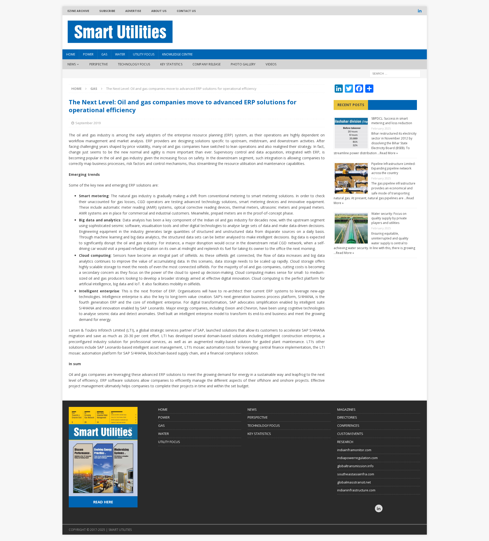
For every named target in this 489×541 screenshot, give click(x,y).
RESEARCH (345, 441)
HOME (70, 54)
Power (88, 54)
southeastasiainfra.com (355, 474)
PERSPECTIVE (258, 417)
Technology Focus (134, 64)
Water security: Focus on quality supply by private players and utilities (389, 218)
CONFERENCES (348, 425)
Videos (271, 64)
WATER (163, 433)
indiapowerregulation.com (357, 457)
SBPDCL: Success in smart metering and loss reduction (391, 120)
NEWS (252, 409)
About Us (159, 11)
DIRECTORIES (347, 417)
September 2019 (88, 123)
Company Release (207, 64)
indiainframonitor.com (354, 450)
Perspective (98, 64)
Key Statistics (171, 64)
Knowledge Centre (177, 54)
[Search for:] (395, 73)
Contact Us (186, 11)
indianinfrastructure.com (356, 490)
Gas (104, 54)
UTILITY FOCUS (169, 441)
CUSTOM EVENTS (350, 433)
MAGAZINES (346, 409)
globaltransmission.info (355, 466)
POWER (164, 417)
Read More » (389, 153)
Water (120, 54)
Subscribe (107, 11)
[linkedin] (419, 10)
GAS (161, 425)
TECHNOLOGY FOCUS (264, 425)
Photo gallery (243, 64)
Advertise (133, 11)
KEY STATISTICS (259, 433)
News (71, 64)
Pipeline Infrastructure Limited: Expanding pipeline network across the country (393, 168)
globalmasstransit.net (354, 482)
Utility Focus (143, 54)
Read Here (103, 501)
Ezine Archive (78, 11)
